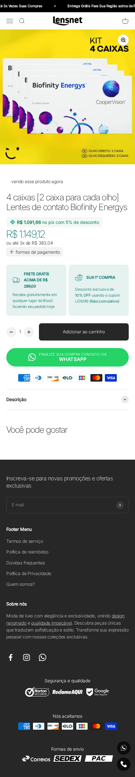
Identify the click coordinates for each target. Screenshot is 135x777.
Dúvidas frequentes (25, 562)
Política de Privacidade (28, 573)
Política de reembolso (27, 551)
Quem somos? (20, 584)
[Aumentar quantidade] (29, 332)
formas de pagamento (38, 252)
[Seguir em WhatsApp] (42, 657)
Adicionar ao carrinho (84, 331)
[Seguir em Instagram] (26, 657)
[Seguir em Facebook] (10, 657)
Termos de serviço (24, 541)
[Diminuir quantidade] (11, 332)
